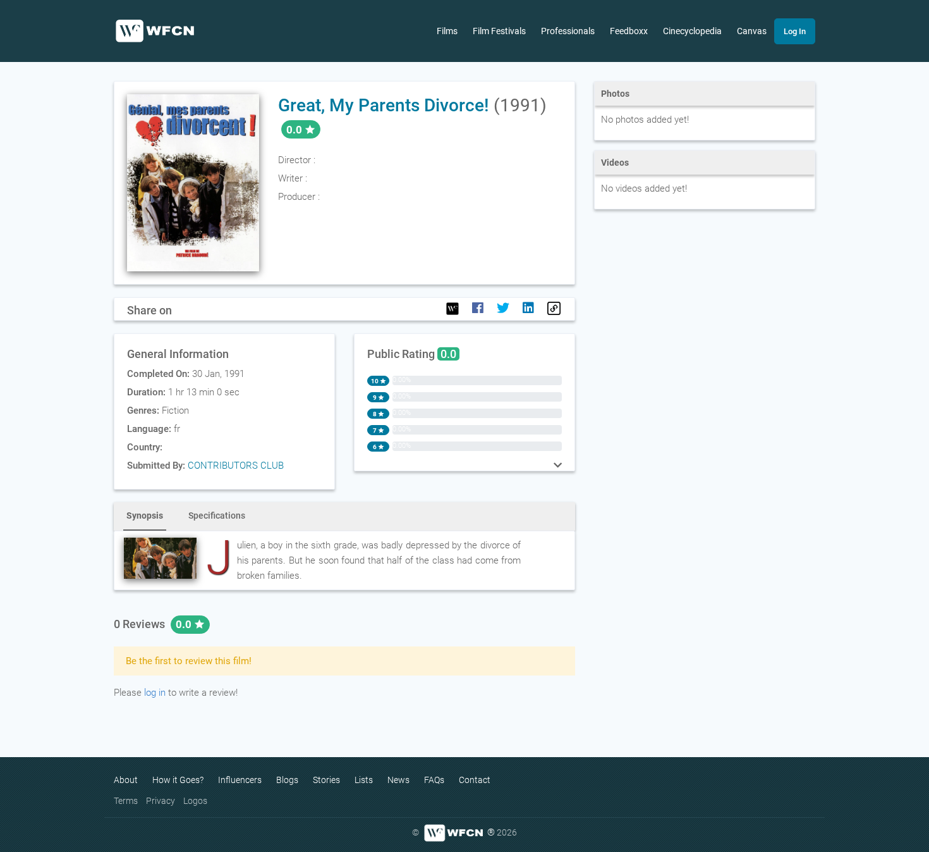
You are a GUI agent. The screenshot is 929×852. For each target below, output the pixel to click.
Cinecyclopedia (692, 31)
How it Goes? (177, 780)
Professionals (568, 31)
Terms (126, 801)
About (126, 780)
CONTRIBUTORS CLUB (236, 465)
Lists (364, 780)
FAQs (434, 780)
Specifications (216, 515)
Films (447, 31)
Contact (474, 780)
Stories (326, 780)
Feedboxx (629, 31)
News (398, 780)
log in (155, 692)
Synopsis (144, 515)
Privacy (160, 801)
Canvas (752, 31)
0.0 (185, 624)
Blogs (287, 780)
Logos (195, 801)
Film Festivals (499, 31)
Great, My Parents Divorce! (383, 105)
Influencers (240, 780)
